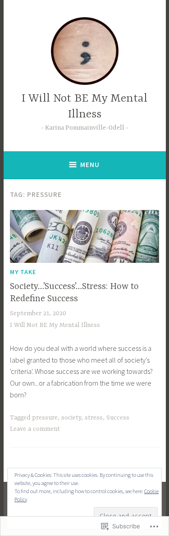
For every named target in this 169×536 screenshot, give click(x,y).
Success (117, 417)
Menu (90, 164)
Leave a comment (35, 429)
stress (94, 417)
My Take (23, 272)
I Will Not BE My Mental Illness (55, 325)
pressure (45, 417)
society (71, 417)
